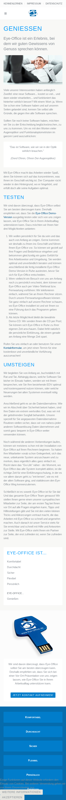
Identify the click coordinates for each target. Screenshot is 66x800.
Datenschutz (54, 3)
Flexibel (11, 578)
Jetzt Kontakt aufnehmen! (33, 695)
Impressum (34, 3)
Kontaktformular (13, 347)
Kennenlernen (13, 3)
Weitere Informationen (21, 792)
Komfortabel (14, 561)
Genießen (12, 598)
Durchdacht (13, 567)
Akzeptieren (12, 797)
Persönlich (13, 583)
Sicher (10, 572)
